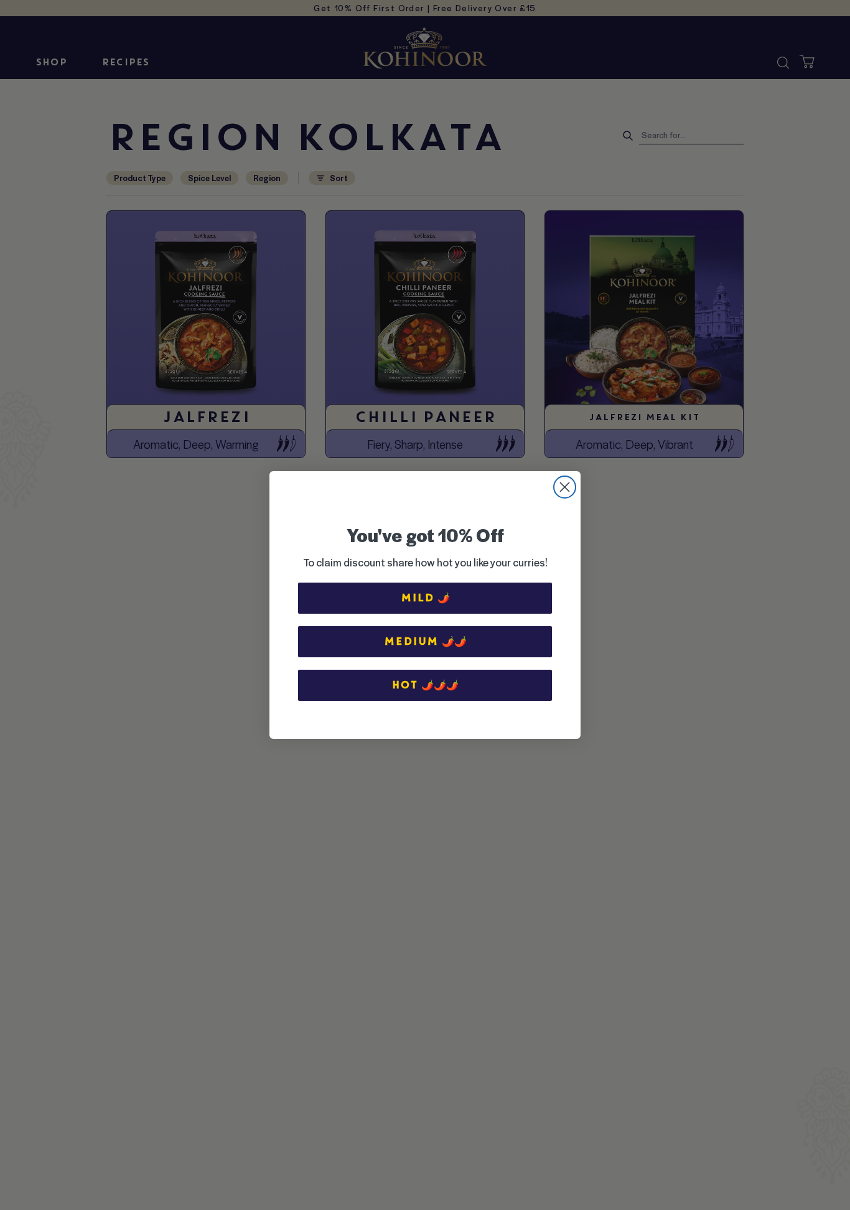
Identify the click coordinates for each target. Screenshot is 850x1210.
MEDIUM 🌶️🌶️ (425, 641)
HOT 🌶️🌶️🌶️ (425, 685)
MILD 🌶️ (425, 598)
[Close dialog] (565, 487)
